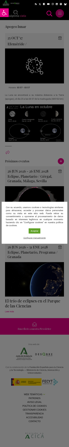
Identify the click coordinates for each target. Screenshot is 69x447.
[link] (4, 12)
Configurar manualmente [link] (34, 238)
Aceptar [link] (34, 231)
